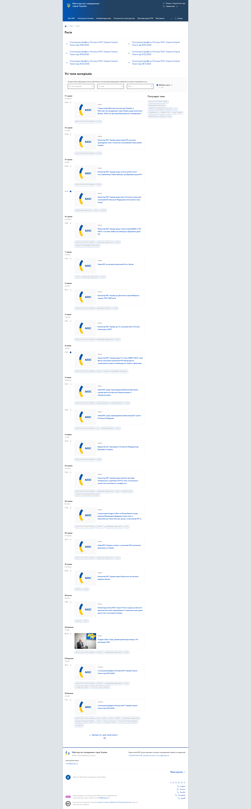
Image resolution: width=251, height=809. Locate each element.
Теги (71, 26)
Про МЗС (71, 18)
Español (182, 792)
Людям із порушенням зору (175, 3)
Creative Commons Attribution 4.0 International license (115, 802)
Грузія (78, 277)
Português (181, 795)
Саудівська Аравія (82, 687)
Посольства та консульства (124, 18)
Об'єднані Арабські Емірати (85, 722)
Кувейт (118, 718)
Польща (78, 621)
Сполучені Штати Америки (100, 687)
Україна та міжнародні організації (87, 245)
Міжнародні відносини (84, 210)
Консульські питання (85, 18)
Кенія (111, 718)
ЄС (98, 428)
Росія (99, 121)
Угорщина (79, 725)
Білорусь (100, 526)
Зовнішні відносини (103, 18)
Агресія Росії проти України (85, 121)
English (182, 786)
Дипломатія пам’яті (104, 308)
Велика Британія (102, 403)
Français (182, 789)
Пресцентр (160, 18)
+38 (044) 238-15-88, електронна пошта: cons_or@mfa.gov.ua (149, 755)
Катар (104, 718)
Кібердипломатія (116, 403)
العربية (183, 798)
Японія (103, 210)
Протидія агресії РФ (145, 18)
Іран (98, 718)
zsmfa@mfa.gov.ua (72, 764)
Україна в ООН (127, 491)
